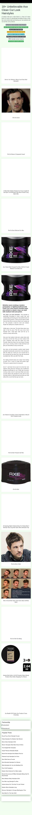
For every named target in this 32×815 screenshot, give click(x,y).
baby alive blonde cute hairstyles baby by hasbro (16, 27)
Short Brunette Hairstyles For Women (11, 762)
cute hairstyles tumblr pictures (16, 41)
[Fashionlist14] (5, 725)
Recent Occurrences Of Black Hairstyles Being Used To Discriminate (15, 774)
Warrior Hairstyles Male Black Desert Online (12, 744)
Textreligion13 (16, 1)
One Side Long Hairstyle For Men (10, 781)
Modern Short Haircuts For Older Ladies (12, 771)
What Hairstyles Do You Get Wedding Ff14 (12, 765)
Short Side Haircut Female (8, 759)
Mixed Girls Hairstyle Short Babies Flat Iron (12, 753)
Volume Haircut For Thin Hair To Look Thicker (13, 784)
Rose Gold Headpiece (7, 768)
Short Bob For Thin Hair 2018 (9, 793)
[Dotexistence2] (5, 728)
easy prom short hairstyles (16, 29)
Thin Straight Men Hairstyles (9, 747)
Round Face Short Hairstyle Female (10, 736)
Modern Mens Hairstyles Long (9, 787)
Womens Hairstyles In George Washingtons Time (14, 790)
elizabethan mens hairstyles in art (16, 34)
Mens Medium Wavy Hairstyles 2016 (11, 778)
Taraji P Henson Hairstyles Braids (10, 750)
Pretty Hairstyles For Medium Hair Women (12, 739)
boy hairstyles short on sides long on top (16, 24)
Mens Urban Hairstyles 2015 (9, 741)
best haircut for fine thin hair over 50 (16, 31)
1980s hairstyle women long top (16, 39)
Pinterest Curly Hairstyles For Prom (10, 756)
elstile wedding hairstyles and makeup (16, 36)
